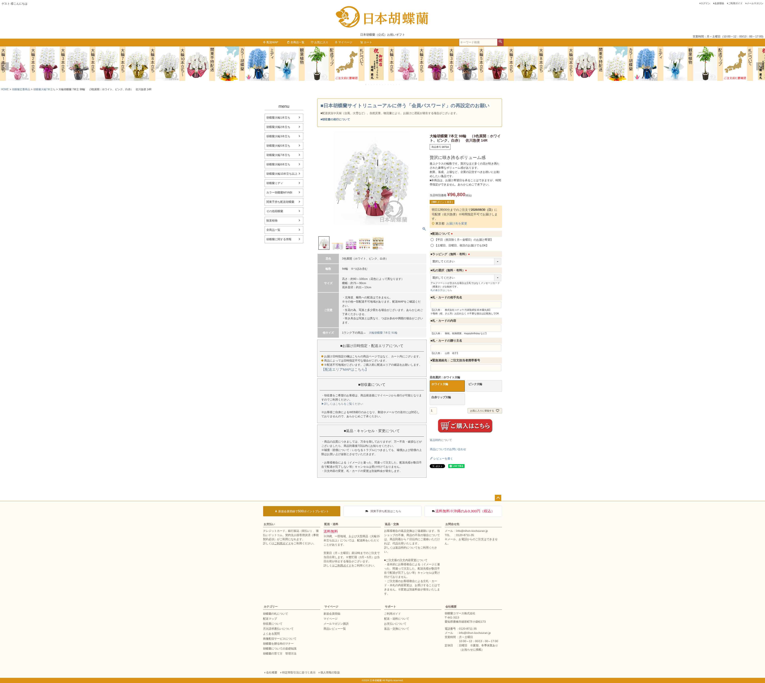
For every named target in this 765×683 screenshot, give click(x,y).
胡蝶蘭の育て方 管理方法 (279, 653)
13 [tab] (399, 84)
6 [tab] (380, 84)
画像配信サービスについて (279, 638)
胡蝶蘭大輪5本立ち (278, 145)
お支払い (269, 524)
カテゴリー (271, 606)
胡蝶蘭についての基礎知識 (279, 648)
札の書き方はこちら (441, 290)
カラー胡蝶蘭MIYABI (279, 192)
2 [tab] (369, 84)
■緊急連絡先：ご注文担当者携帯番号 (455, 360)
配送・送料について (396, 618)
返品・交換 (392, 524)
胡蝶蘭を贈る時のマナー (278, 643)
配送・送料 (331, 524)
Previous (5, 66)
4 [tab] (374, 84)
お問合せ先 (452, 524)
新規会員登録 (332, 613)
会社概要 (451, 606)
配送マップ (270, 618)
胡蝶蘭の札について (275, 613)
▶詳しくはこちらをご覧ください (342, 403)
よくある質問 (271, 633)
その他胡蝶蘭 (274, 211)
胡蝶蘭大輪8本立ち (278, 164)
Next (760, 66)
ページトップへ (498, 498)
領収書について (272, 623)
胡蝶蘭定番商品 (21, 89)
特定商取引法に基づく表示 (299, 672)
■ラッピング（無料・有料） (451, 254)
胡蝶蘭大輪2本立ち (278, 126)
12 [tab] (397, 84)
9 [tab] (388, 84)
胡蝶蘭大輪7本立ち (44, 89)
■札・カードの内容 (443, 320)
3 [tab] (372, 84)
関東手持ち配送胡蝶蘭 (280, 201)
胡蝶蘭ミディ (274, 183)
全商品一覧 (297, 42)
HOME (5, 89)
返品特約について (441, 440)
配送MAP (272, 42)
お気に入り (321, 42)
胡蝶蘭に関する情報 (278, 239)
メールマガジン (755, 3)
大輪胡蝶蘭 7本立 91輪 (383, 332)
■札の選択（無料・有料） (449, 270)
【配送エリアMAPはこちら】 (345, 369)
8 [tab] (385, 84)
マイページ (345, 42)
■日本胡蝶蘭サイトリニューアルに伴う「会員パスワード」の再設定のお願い (405, 105)
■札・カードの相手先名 (446, 297)
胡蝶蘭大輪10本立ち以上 (281, 173)
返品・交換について (396, 628)
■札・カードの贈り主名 (446, 340)
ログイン (705, 3)
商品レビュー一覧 (335, 628)
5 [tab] (377, 84)
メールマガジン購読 (336, 623)
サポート (390, 606)
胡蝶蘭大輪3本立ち (278, 136)
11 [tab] (394, 84)
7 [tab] (383, 84)
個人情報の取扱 (330, 672)
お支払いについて (395, 623)
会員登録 (719, 3)
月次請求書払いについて (278, 628)
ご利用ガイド (735, 3)
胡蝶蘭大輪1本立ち (278, 117)
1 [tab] (366, 84)
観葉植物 (272, 220)
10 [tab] (391, 84)
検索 (500, 41)
